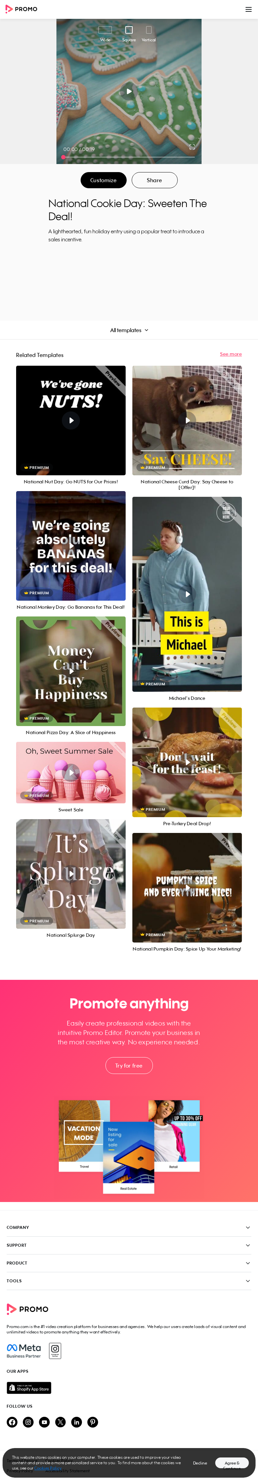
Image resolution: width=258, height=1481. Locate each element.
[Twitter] (60, 1423)
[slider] (63, 157)
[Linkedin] (76, 1423)
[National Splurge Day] (71, 874)
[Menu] (248, 9)
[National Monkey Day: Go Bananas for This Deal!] (71, 546)
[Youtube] (44, 1423)
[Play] (129, 91)
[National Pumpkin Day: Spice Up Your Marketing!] (187, 888)
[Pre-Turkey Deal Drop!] (187, 762)
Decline (200, 1463)
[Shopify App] (129, 1388)
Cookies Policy (47, 1468)
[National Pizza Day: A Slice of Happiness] (71, 671)
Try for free (129, 1065)
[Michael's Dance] (187, 594)
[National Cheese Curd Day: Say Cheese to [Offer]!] (187, 420)
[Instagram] (55, 1351)
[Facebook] (24, 1351)
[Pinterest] (92, 1423)
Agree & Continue (232, 1464)
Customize (103, 180)
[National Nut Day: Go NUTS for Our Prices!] (71, 420)
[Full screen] (192, 147)
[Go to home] (23, 9)
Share (154, 180)
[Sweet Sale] (71, 772)
